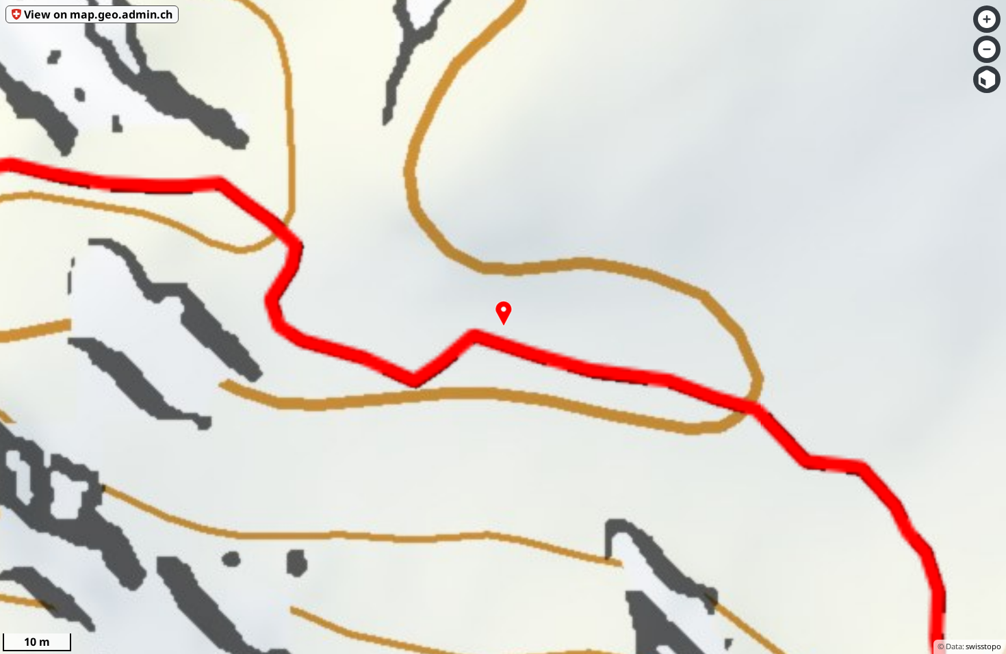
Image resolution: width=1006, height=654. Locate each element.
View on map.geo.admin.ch (98, 14)
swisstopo (983, 646)
